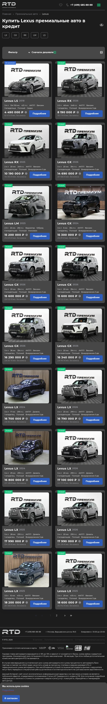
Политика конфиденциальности (58, 640)
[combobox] (42, 52)
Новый (61, 63)
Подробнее (39, 113)
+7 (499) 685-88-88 (33, 632)
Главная (6, 14)
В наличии (10, 63)
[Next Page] (65, 615)
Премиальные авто (26, 14)
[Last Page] (71, 615)
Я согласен (11, 698)
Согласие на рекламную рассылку (90, 640)
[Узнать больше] (26, 112)
